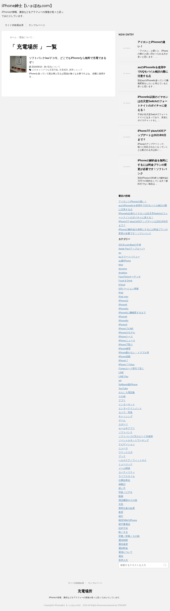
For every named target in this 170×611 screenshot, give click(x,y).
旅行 (121, 516)
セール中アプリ (127, 428)
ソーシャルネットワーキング (134, 440)
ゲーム (122, 420)
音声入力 (123, 560)
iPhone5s (123, 308)
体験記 (122, 484)
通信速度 (123, 544)
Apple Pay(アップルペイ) (132, 248)
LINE (121, 372)
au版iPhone (125, 260)
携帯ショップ (75, 70)
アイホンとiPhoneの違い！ (133, 201)
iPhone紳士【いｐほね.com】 (28, 5)
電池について (53, 67)
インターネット (127, 404)
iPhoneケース (126, 336)
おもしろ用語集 (127, 392)
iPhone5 (123, 304)
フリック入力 (125, 452)
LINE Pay (123, 376)
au (120, 252)
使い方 (122, 488)
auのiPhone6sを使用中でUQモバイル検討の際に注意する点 (153, 71)
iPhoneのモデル (127, 332)
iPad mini (123, 296)
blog (121, 264)
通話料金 (123, 548)
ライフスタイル (127, 476)
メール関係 (124, 468)
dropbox (123, 272)
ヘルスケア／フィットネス (132, 460)
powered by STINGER (116, 605)
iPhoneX (123, 324)
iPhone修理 (124, 348)
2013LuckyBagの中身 (130, 244)
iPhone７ (123, 360)
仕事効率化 (124, 480)
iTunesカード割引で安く (131, 368)
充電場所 (63, 70)
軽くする (123, 532)
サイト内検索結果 (14, 25)
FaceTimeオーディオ (130, 276)
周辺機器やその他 (128, 500)
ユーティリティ (127, 472)
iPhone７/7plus (126, 364)
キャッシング (125, 416)
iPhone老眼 (124, 356)
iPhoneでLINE (126, 328)
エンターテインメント (130, 408)
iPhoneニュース (127, 340)
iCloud (122, 284)
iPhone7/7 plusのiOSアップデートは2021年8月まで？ (152, 135)
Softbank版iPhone (128, 384)
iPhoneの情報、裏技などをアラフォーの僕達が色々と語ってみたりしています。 (85, 597)
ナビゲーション (127, 444)
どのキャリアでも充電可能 (45, 70)
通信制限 (123, 540)
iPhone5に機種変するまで (132, 312)
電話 (121, 556)
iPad (121, 292)
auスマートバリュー (129, 256)
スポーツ (123, 424)
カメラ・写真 (125, 412)
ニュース (123, 448)
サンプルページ (37, 25)
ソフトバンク (125, 432)
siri (120, 380)
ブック (122, 456)
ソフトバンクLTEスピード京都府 (136, 436)
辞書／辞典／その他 (129, 536)
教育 (121, 512)
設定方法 (123, 528)
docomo (123, 268)
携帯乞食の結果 (127, 508)
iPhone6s (123, 320)
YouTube (123, 388)
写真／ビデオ (125, 492)
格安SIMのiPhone (128, 520)
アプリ (122, 400)
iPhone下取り (126, 344)
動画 (121, 496)
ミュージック (125, 464)
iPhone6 (123, 316)
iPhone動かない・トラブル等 (134, 352)
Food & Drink (125, 280)
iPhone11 (123, 300)
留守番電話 (124, 524)
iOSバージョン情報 (129, 288)
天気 (121, 504)
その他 (122, 396)
